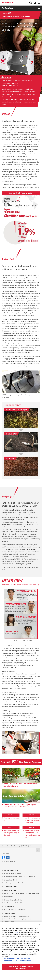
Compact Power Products (13, 900)
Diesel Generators (8, 903)
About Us (9, 846)
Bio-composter (33, 846)
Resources (34, 919)
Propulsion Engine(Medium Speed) (13, 876)
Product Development (34, 893)
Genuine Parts (9, 907)
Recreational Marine (11, 880)
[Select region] (30, 2)
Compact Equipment (11, 887)
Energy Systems (9, 913)
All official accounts (9, 861)
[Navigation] (39, 2)
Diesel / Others (21, 903)
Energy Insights (23, 919)
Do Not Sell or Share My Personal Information (21, 967)
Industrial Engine (10, 890)
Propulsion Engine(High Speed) (12, 873)
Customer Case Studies (10, 919)
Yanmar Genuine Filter (10, 909)
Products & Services (24, 916)
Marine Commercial (11, 870)
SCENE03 (25, 846)
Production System (9, 896)
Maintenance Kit (23, 909)
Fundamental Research (18, 893)
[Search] (35, 2)
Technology (17, 846)
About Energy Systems (9, 916)
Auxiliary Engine (30, 876)
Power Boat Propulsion (24, 883)
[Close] (39, 924)
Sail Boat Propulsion (9, 883)
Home (3, 846)
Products (6, 893)
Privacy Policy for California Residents (17, 958)
